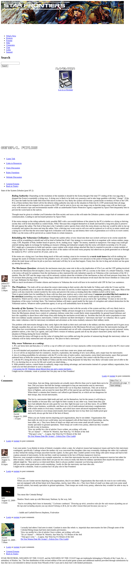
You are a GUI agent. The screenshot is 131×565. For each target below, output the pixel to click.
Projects (9, 38)
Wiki (8, 43)
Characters (10, 45)
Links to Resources (14, 163)
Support (9, 52)
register (112, 376)
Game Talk (10, 159)
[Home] (62, 23)
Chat (8, 47)
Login (104, 376)
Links (8, 50)
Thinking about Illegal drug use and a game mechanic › (50, 369)
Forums (9, 40)
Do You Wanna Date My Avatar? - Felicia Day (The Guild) (52, 436)
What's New (11, 36)
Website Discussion (14, 177)
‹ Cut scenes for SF (20, 369)
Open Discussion (13, 168)
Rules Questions (12, 172)
